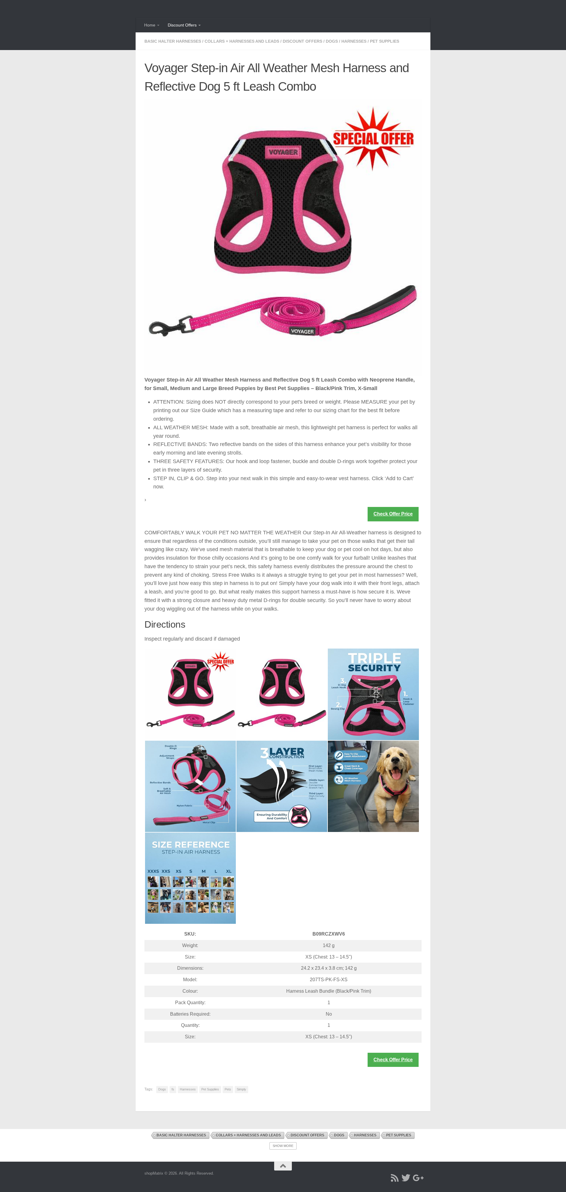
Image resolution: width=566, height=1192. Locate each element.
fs (173, 1089)
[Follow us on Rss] (394, 1177)
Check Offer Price (393, 513)
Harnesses (353, 41)
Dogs (332, 41)
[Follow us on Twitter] (406, 1177)
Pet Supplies (384, 41)
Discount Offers (182, 25)
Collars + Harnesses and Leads (242, 41)
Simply (241, 1089)
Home (149, 25)
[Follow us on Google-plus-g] (417, 1177)
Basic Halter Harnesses (172, 41)
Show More (283, 1146)
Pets (228, 1089)
